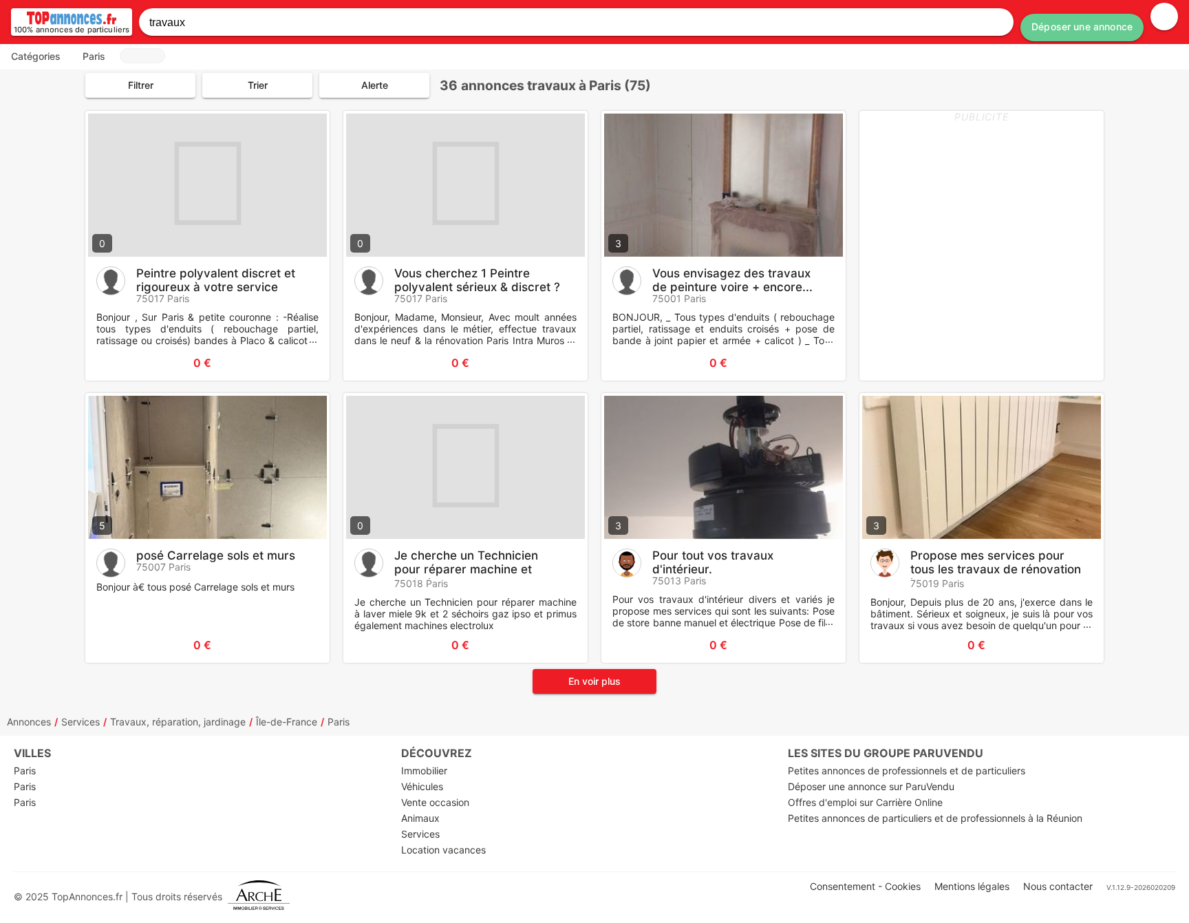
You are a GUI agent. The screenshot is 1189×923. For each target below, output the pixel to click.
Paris (339, 722)
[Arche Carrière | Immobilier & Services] (259, 896)
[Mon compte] (1164, 16)
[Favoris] (113, 362)
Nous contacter (1058, 886)
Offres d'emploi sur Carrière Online (865, 802)
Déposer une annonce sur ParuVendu (871, 786)
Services (80, 722)
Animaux (420, 818)
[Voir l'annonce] (297, 362)
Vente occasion (435, 802)
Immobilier (424, 770)
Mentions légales (971, 886)
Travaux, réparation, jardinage (178, 722)
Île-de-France (286, 722)
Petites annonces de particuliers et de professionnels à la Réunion (935, 818)
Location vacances (443, 850)
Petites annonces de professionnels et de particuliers (906, 770)
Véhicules (422, 786)
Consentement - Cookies (865, 886)
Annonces (29, 722)
